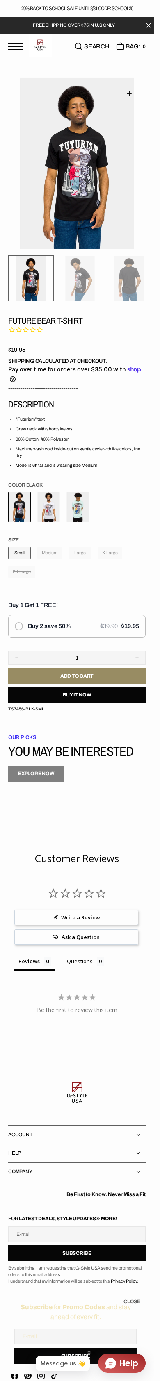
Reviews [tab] (29, 959)
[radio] (77, 624)
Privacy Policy (124, 1279)
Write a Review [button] (80, 915)
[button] (17, 46)
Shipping (21, 359)
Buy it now (77, 693)
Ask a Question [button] (81, 935)
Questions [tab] (80, 959)
